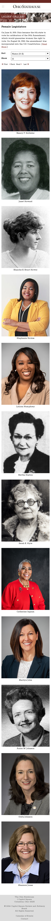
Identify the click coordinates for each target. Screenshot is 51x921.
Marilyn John (25, 680)
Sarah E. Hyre (25, 543)
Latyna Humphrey (25, 406)
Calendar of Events (24, 916)
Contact (24, 919)
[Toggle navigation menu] (3, 7)
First (6, 64)
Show (4, 58)
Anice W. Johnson (25, 748)
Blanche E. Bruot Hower (25, 269)
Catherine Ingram (25, 611)
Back (13, 64)
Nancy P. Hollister (25, 133)
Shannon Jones (25, 885)
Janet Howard (25, 201)
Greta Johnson (25, 817)
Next (18, 64)
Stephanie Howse (25, 338)
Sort (3, 53)
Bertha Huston (25, 475)
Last (25, 64)
